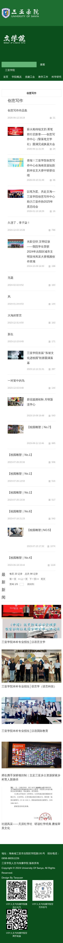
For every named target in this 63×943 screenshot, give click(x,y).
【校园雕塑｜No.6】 (20, 511)
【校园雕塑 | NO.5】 (39, 530)
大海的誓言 (15, 315)
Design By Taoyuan (12, 877)
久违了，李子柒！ (19, 222)
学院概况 (17, 76)
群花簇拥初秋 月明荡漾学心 (40, 402)
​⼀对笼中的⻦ (16, 380)
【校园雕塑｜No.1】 (20, 454)
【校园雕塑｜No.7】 (39, 427)
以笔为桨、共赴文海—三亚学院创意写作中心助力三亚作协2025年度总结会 (41, 199)
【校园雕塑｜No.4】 (20, 557)
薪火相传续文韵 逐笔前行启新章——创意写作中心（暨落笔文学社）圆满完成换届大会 (41, 137)
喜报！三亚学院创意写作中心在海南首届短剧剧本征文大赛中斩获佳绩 (41, 168)
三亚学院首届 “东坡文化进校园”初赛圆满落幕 (40, 357)
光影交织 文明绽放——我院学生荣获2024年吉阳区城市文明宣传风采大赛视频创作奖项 (41, 251)
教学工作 (43, 76)
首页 (5, 76)
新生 (10, 334)
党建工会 (30, 76)
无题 (10, 277)
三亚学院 (10, 70)
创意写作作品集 (17, 110)
